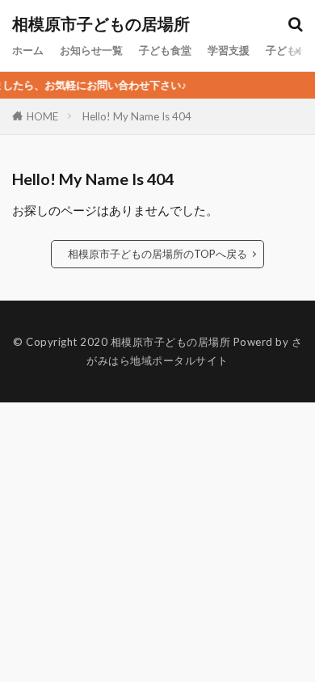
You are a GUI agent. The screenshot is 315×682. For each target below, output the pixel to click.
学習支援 (229, 50)
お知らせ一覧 (91, 50)
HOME (42, 116)
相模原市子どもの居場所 (101, 24)
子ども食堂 (165, 50)
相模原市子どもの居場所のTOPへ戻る (157, 253)
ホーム (28, 50)
